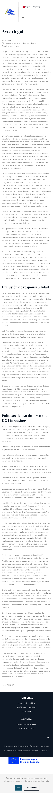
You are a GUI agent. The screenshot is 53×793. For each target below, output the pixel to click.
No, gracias (32, 788)
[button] (22, 17)
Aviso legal (26, 711)
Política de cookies (26, 703)
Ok (18, 788)
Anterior (9, 685)
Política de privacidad (26, 707)
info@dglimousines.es (26, 724)
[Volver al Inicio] (10, 12)
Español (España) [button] (32, 7)
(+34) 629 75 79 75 (26, 728)
